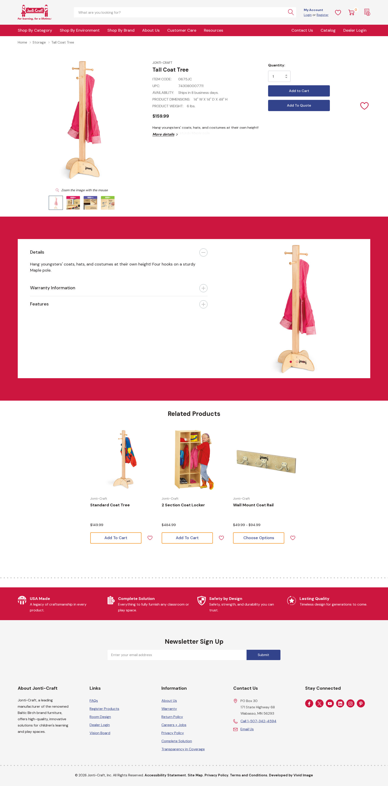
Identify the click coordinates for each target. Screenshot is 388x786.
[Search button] (291, 12)
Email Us (247, 729)
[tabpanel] (295, 308)
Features (39, 304)
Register (322, 15)
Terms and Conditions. (249, 775)
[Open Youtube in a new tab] (330, 703)
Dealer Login (100, 724)
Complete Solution (176, 741)
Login (308, 15)
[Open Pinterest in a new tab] (361, 703)
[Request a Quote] (367, 12)
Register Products (104, 708)
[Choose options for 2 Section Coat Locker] (194, 459)
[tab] (291, 362)
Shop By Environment (80, 30)
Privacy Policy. (217, 775)
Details (37, 252)
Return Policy (172, 716)
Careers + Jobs (173, 724)
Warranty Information (52, 288)
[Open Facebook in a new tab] (309, 703)
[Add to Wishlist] (364, 105)
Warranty (169, 708)
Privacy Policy (172, 733)
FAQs (94, 700)
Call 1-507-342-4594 (258, 721)
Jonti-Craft (162, 63)
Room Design (100, 716)
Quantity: (276, 65)
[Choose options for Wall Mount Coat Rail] (265, 459)
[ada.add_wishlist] (150, 537)
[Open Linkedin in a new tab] (340, 703)
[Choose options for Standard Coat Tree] (122, 459)
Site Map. (196, 775)
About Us (151, 30)
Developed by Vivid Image (291, 775)
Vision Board (100, 733)
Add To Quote (299, 105)
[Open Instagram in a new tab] (350, 703)
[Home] (40, 12)
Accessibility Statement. (166, 775)
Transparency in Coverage (183, 749)
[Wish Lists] (338, 12)
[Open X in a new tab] (319, 703)
